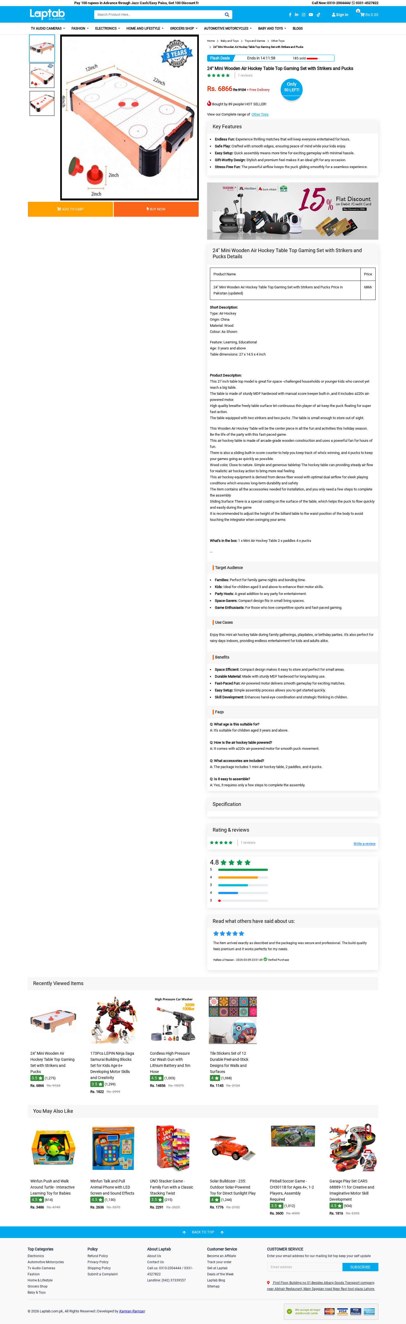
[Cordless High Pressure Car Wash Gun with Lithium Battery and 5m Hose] (173, 1044)
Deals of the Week (220, 1274)
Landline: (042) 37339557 (166, 1280)
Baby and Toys (271, 28)
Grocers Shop (182, 28)
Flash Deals (220, 58)
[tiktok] (318, 15)
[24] (53, 1044)
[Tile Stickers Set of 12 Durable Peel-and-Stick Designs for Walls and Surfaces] (233, 1044)
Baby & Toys (37, 1292)
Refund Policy (98, 1256)
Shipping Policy (99, 1268)
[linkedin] (296, 15)
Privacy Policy (98, 1262)
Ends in (253, 58)
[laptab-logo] (47, 15)
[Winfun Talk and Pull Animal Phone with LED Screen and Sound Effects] (113, 1172)
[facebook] (290, 15)
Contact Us (155, 1262)
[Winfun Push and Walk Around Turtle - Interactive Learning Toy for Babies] (53, 1172)
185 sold (299, 58)
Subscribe (360, 1267)
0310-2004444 (338, 3)
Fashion (79, 28)
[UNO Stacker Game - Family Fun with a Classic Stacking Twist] (173, 1172)
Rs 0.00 (371, 14)
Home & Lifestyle (40, 1280)
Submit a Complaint (103, 1274)
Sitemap (213, 1286)
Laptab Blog (216, 1280)
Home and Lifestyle (143, 28)
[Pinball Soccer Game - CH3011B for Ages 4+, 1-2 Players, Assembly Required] (293, 1172)
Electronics (106, 28)
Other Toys (260, 114)
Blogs (298, 28)
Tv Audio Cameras (41, 1268)
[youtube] (311, 15)
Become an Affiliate (221, 1256)
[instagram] (303, 15)
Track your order (219, 1262)
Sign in (341, 14)
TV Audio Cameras (46, 28)
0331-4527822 (366, 3)
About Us (154, 1256)
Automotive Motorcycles (226, 28)
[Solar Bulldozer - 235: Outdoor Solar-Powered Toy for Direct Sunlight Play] (233, 1172)
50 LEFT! (291, 90)
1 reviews (245, 75)
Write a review (365, 844)
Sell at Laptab (217, 1268)
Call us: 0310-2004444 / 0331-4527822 (170, 1271)
